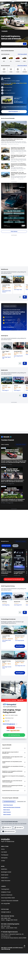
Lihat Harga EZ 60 (18, 605)
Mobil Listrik (4, 878)
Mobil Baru (4, 869)
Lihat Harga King (5, 605)
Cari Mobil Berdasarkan (9, 801)
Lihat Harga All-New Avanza (6, 291)
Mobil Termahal (7, 814)
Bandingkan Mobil (6, 872)
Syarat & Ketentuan (6, 895)
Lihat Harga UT (17, 390)
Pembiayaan (4, 855)
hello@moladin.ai (6, 912)
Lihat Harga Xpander (19, 640)
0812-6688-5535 (6, 918)
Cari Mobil (4, 852)
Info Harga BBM (5, 903)
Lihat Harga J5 (5, 390)
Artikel (3, 860)
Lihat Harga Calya (18, 289)
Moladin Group (10, 841)
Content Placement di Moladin (9, 900)
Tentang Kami (5, 889)
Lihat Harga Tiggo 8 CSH (6, 358)
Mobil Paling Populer (8, 805)
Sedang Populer (6, 545)
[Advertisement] (14, 250)
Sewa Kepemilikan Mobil (8, 898)
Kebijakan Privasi (5, 892)
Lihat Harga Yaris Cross (20, 665)
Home (3, 849)
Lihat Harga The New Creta (6, 667)
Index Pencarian (5, 880)
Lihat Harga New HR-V (18, 356)
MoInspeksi (4, 858)
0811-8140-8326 (5, 926)
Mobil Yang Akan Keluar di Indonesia (11, 807)
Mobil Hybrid (4, 875)
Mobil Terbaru (6, 809)
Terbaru (15, 545)
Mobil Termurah (7, 812)
